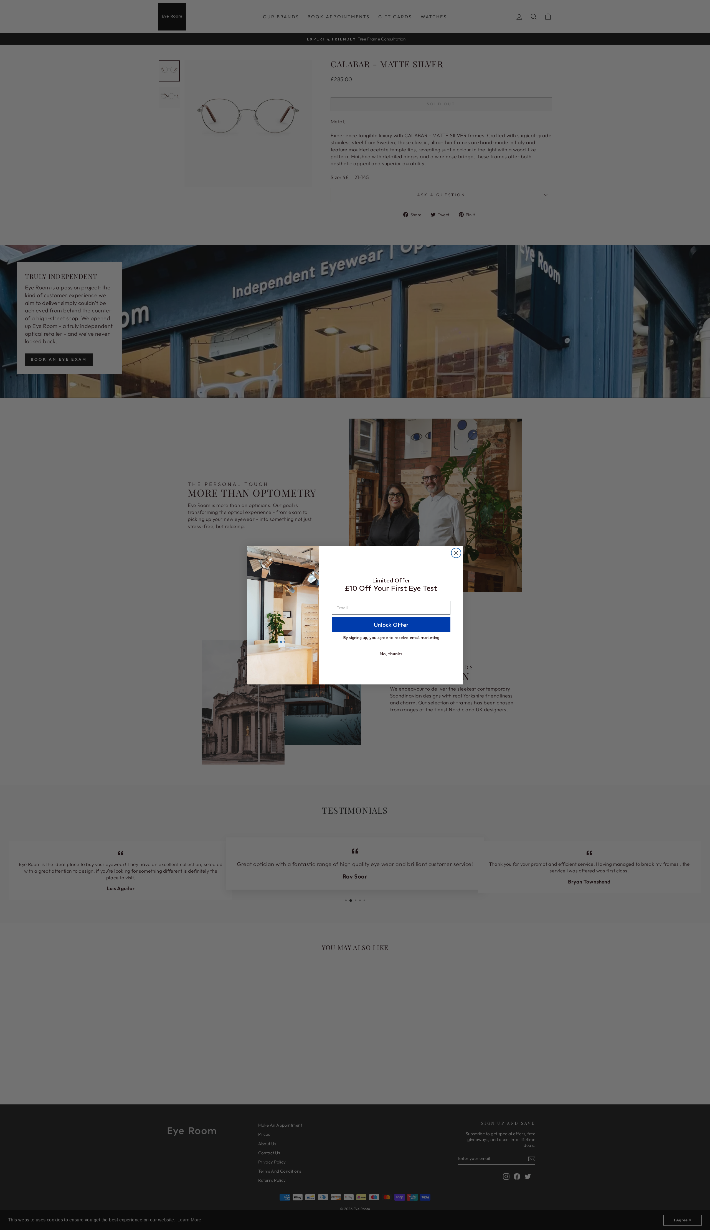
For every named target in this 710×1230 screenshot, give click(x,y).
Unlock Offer (391, 624)
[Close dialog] (456, 553)
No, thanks (391, 653)
